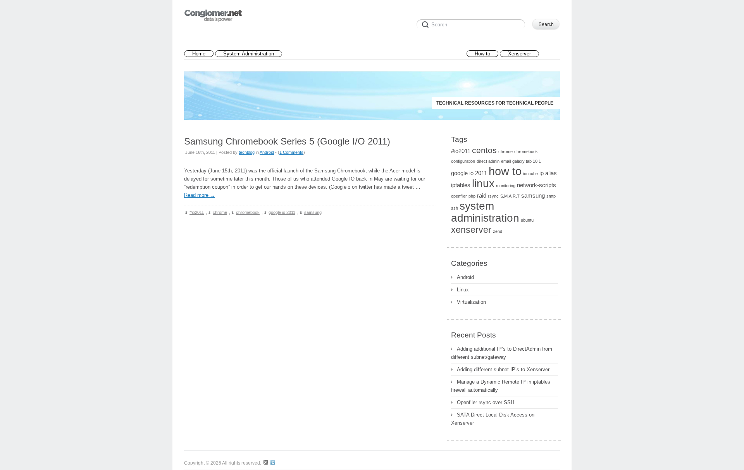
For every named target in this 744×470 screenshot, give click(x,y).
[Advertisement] (374, 54)
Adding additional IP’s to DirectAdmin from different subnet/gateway (501, 353)
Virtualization (471, 302)
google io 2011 (282, 212)
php (471, 196)
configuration (463, 161)
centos (484, 150)
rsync (493, 196)
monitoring (505, 185)
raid (481, 195)
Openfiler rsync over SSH (485, 402)
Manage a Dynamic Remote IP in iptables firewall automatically (500, 386)
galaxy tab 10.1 (526, 161)
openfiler (459, 196)
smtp (551, 196)
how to (505, 171)
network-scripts (536, 185)
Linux (463, 290)
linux (483, 183)
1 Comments (291, 152)
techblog (247, 152)
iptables (460, 185)
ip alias (548, 173)
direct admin (488, 161)
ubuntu (527, 220)
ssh (454, 208)
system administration (485, 212)
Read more (199, 195)
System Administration (248, 54)
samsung (313, 212)
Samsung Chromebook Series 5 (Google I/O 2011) (287, 141)
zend (497, 231)
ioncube (530, 173)
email (506, 161)
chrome (220, 212)
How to (482, 54)
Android (267, 152)
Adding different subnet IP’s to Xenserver (503, 369)
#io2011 (196, 212)
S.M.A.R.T (510, 196)
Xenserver (519, 54)
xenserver (471, 230)
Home (198, 54)
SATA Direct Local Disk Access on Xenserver (492, 419)
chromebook (248, 212)
